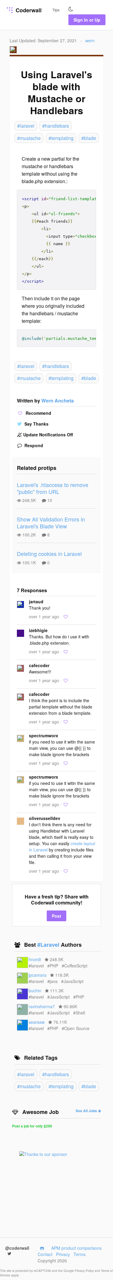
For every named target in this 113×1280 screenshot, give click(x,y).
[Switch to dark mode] (71, 9)
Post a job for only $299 (32, 1126)
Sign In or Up (87, 20)
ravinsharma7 (42, 1006)
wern (90, 40)
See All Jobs (87, 1110)
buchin (35, 990)
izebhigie (38, 630)
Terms (80, 1254)
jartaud (36, 601)
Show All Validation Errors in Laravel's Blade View (51, 522)
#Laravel (49, 945)
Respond (33, 445)
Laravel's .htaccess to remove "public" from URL (52, 488)
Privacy (63, 1254)
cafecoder (39, 665)
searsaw (37, 1022)
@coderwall (17, 1248)
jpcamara (37, 975)
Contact (45, 1254)
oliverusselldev (44, 818)
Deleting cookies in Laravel (49, 553)
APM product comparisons (76, 1248)
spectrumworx (43, 735)
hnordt (35, 959)
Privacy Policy (85, 1271)
